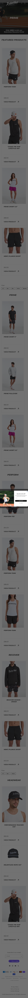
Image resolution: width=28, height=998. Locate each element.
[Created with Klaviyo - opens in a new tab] (14, 506)
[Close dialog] (27, 491)
